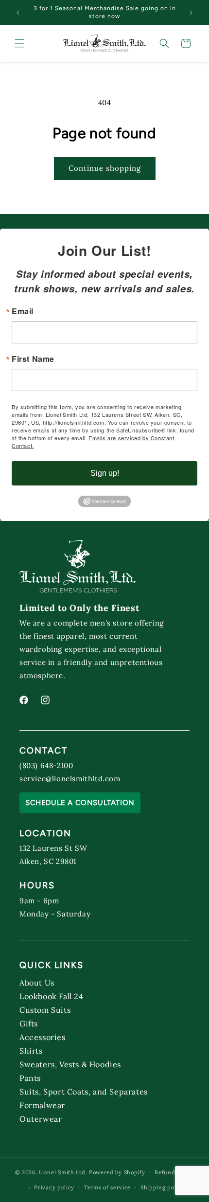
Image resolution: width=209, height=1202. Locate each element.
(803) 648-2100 (46, 765)
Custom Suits (44, 1009)
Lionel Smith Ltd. (63, 1172)
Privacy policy (54, 1187)
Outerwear (40, 1118)
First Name (33, 359)
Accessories (42, 1036)
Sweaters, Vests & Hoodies (70, 1064)
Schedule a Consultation (80, 802)
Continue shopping (105, 168)
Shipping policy (162, 1187)
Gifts (28, 1023)
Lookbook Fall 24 (51, 996)
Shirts (31, 1050)
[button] (19, 43)
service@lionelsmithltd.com (70, 778)
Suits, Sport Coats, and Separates (83, 1091)
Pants (30, 1077)
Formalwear (42, 1105)
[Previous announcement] (18, 12)
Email (23, 311)
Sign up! (104, 473)
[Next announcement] (191, 12)
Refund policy (174, 1172)
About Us (36, 982)
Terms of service (107, 1187)
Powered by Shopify (117, 1172)
